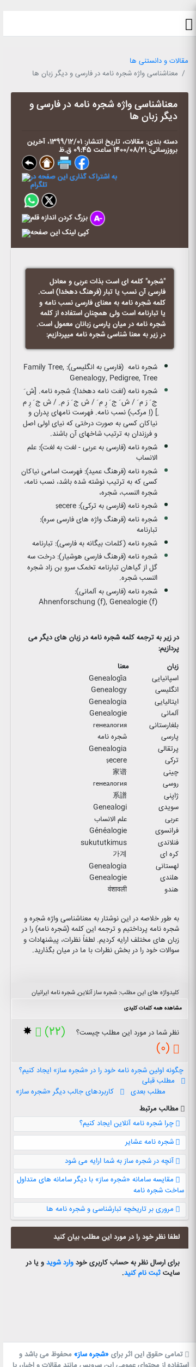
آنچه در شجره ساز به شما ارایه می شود (120, 1161)
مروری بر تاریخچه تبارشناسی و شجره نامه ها (111, 1209)
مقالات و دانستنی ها (159, 61)
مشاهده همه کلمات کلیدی (153, 1008)
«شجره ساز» (91, 1354)
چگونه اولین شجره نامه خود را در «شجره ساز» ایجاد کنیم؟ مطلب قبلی (99, 1076)
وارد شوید (60, 1262)
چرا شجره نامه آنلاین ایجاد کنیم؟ (127, 1123)
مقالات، (132, 141)
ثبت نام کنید (142, 1273)
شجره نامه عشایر (150, 1142)
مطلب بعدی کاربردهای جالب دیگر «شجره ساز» (91, 1091)
